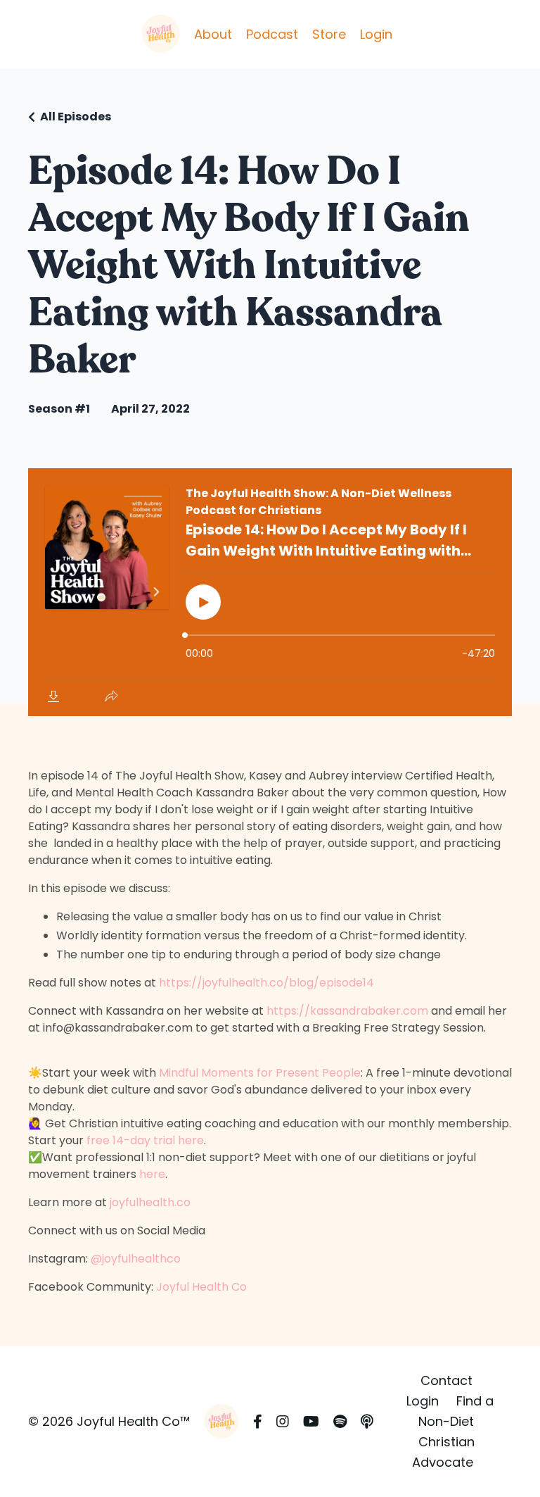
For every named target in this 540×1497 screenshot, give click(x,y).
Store (329, 34)
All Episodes (75, 116)
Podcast (272, 34)
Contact (446, 1380)
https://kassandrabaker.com (347, 1011)
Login (376, 34)
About (213, 34)
